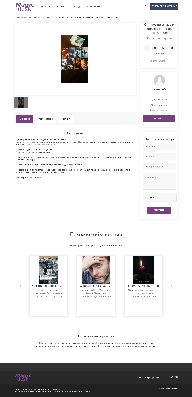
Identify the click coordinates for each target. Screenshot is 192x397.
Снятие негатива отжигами (48, 285)
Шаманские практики (143, 285)
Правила (55, 389)
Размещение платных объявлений (32, 392)
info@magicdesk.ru (152, 377)
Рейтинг (66, 119)
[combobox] (159, 61)
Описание (25, 119)
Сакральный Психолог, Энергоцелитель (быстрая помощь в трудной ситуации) (96, 285)
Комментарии (46, 119)
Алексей (159, 89)
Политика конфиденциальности (31, 389)
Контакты (84, 392)
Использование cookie (65, 392)
